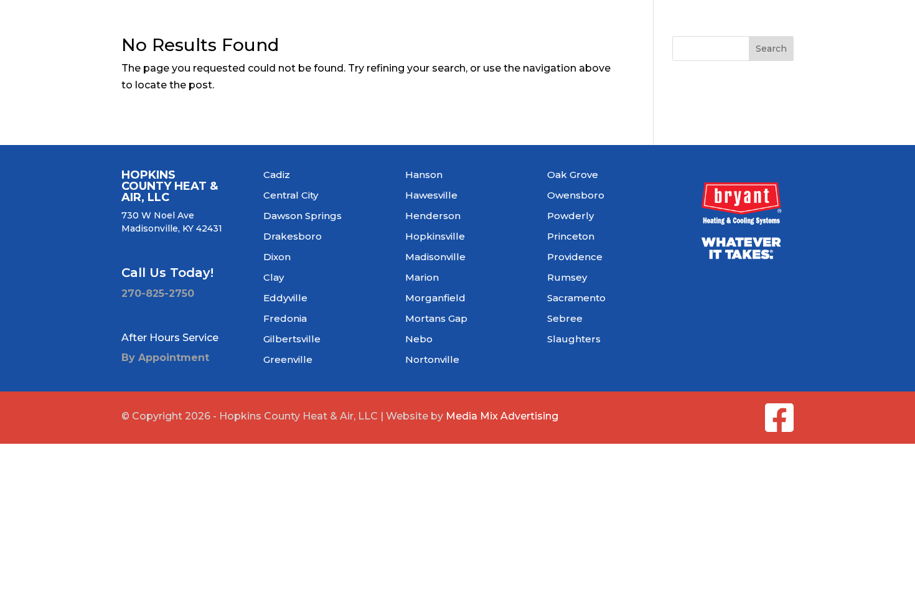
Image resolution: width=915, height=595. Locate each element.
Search (771, 48)
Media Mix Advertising (502, 416)
